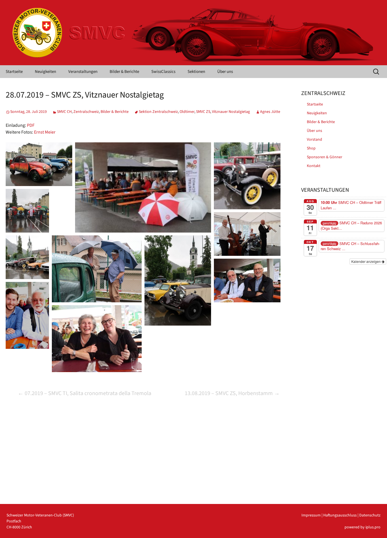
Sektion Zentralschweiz (158, 112)
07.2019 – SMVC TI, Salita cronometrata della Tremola (84, 393)
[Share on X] (44, 178)
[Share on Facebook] (51, 178)
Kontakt (313, 166)
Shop (311, 148)
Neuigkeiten (45, 72)
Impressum (311, 515)
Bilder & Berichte (124, 72)
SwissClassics (163, 72)
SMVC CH (64, 112)
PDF (31, 125)
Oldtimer (187, 112)
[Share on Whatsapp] (58, 178)
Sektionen (196, 72)
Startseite (14, 72)
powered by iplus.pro (362, 527)
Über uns (225, 72)
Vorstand (314, 139)
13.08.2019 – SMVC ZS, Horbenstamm (232, 393)
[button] (39, 164)
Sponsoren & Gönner (324, 157)
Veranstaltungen (82, 72)
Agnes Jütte (270, 112)
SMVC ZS (203, 112)
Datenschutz (369, 515)
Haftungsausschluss (340, 515)
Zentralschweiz (86, 112)
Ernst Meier (45, 132)
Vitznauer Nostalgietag (231, 112)
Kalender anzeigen (366, 261)
